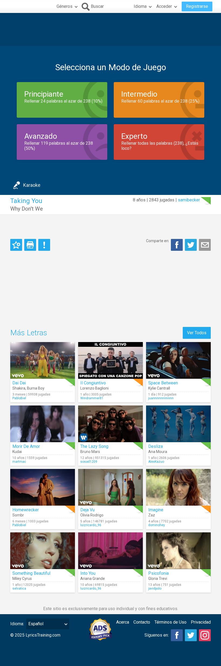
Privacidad (201, 622)
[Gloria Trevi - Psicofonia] (178, 550)
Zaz (151, 515)
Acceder (164, 6)
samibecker (189, 199)
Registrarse (197, 6)
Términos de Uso (170, 622)
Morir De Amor (26, 446)
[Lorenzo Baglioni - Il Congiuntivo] (110, 360)
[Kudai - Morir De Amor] (42, 423)
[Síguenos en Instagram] (205, 635)
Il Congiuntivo (93, 383)
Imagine (155, 509)
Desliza (155, 446)
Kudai (17, 451)
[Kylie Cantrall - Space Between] (178, 360)
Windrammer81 (91, 398)
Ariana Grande (92, 578)
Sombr (18, 515)
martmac (19, 462)
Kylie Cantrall (159, 388)
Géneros (64, 6)
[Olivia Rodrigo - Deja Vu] (110, 487)
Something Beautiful (31, 573)
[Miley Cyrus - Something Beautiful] (42, 550)
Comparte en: (157, 241)
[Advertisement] (110, 29)
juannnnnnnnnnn (161, 398)
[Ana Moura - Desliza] (178, 423)
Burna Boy (35, 388)
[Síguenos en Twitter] (191, 635)
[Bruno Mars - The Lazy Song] (110, 423)
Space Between (163, 383)
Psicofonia (158, 573)
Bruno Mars (90, 451)
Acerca (122, 622)
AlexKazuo (156, 462)
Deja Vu (87, 509)
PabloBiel (19, 398)
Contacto (141, 622)
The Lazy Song (94, 446)
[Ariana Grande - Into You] (110, 550)
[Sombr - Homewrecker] (42, 487)
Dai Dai (19, 383)
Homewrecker (25, 509)
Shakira (18, 388)
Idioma (140, 6)
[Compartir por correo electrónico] (205, 245)
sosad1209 (88, 462)
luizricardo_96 (90, 525)
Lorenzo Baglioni (94, 388)
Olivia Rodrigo (91, 515)
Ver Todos (196, 332)
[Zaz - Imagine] (178, 487)
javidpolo (154, 588)
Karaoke (31, 185)
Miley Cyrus (22, 578)
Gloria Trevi (157, 578)
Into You (87, 573)
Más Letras (28, 332)
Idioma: (17, 623)
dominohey (156, 525)
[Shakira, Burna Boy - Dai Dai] (42, 360)
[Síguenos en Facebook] (177, 635)
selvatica (19, 588)
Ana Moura (157, 451)
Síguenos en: (156, 635)
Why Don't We (26, 208)
